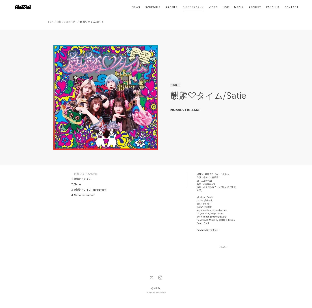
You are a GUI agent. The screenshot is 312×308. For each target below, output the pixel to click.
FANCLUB (273, 7)
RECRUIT (255, 7)
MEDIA (239, 7)
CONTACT (292, 7)
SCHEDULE (153, 7)
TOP (50, 22)
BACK (224, 247)
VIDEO (213, 7)
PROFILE (172, 7)
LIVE (226, 7)
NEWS (136, 7)
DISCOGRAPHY (193, 7)
